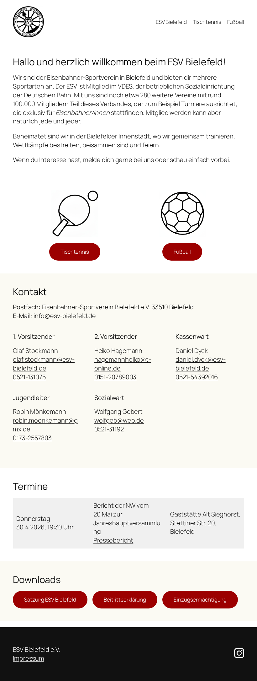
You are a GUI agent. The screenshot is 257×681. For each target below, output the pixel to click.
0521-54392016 (197, 377)
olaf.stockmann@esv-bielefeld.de (44, 363)
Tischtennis (74, 251)
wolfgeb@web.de (119, 420)
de (205, 368)
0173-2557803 (32, 438)
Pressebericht (113, 540)
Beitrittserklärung (125, 599)
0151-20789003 (115, 377)
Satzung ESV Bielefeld (50, 599)
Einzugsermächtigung (200, 599)
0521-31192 (109, 429)
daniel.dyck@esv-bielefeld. (200, 363)
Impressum (28, 658)
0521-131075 (29, 377)
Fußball (182, 251)
